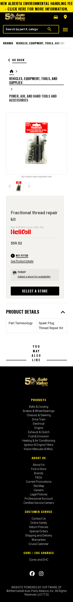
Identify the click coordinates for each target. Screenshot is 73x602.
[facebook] (32, 573)
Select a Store (35, 291)
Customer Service (39, 511)
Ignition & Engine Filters (38, 444)
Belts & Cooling (38, 406)
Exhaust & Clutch (38, 432)
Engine (38, 427)
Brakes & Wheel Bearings (39, 411)
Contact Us (39, 518)
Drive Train (38, 419)
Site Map (38, 486)
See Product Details (22, 261)
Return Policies (38, 527)
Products (38, 400)
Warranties (39, 539)
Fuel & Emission (38, 436)
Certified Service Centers (39, 502)
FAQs (38, 477)
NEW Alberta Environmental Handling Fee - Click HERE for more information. (36, 6)
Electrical (38, 423)
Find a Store (38, 469)
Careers (39, 490)
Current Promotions (39, 481)
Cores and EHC (38, 559)
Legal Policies (38, 494)
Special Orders (38, 531)
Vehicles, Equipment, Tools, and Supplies (44, 43)
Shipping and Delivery (38, 535)
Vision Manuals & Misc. (39, 449)
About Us (39, 458)
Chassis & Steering (39, 415)
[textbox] (21, 29)
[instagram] (41, 573)
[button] (56, 17)
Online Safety (38, 522)
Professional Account (39, 498)
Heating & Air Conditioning (38, 440)
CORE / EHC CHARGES (39, 553)
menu (65, 29)
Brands (8, 43)
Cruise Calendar (39, 544)
